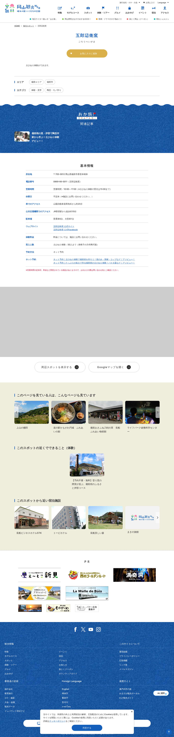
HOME (17, 26)
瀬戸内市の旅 (125, 689)
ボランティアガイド (68, 673)
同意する (87, 728)
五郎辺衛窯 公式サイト (63, 226)
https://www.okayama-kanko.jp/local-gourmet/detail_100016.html (68, 417)
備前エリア (36, 82)
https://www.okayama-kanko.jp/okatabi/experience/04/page (37, 137)
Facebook (75, 629)
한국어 (65, 702)
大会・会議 (10, 702)
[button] (166, 693)
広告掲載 (123, 660)
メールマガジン (126, 669)
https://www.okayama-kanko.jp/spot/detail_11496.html (31, 415)
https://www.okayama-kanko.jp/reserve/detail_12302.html (31, 520)
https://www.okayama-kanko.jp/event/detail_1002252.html (87, 472)
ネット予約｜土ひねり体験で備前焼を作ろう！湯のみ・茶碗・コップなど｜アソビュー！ (94, 259)
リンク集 (123, 665)
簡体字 (65, 693)
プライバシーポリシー (129, 656)
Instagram (98, 629)
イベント (143, 12)
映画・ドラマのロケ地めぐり (110, 19)
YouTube (91, 629)
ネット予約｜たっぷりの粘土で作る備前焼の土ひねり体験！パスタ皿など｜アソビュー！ (94, 263)
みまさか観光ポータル (129, 693)
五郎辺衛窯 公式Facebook (65, 229)
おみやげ (129, 12)
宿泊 (154, 12)
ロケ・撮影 (10, 698)
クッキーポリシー (57, 721)
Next (158, 412)
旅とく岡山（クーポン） (139, 19)
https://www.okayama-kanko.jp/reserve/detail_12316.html (142, 520)
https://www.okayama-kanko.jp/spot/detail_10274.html (142, 417)
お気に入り (150, 2)
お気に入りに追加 (88, 53)
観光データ (10, 706)
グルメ (117, 12)
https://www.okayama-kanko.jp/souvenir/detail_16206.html (105, 417)
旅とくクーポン (66, 669)
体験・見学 (36, 90)
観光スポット (28, 26)
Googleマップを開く (110, 367)
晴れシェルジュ (162, 19)
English (65, 689)
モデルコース (73, 12)
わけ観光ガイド (126, 698)
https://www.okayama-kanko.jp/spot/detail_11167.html (105, 520)
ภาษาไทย (66, 706)
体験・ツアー (103, 12)
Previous (15, 412)
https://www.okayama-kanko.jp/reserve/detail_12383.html (68, 520)
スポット (88, 12)
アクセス (165, 12)
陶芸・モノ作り (54, 90)
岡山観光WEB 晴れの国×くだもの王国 (22, 8)
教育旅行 (9, 693)
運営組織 (123, 651)
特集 (60, 12)
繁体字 (65, 698)
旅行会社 (9, 689)
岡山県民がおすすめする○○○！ (78, 19)
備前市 (50, 82)
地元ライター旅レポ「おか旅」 (44, 19)
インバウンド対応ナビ (15, 711)
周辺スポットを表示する (56, 367)
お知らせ (63, 665)
